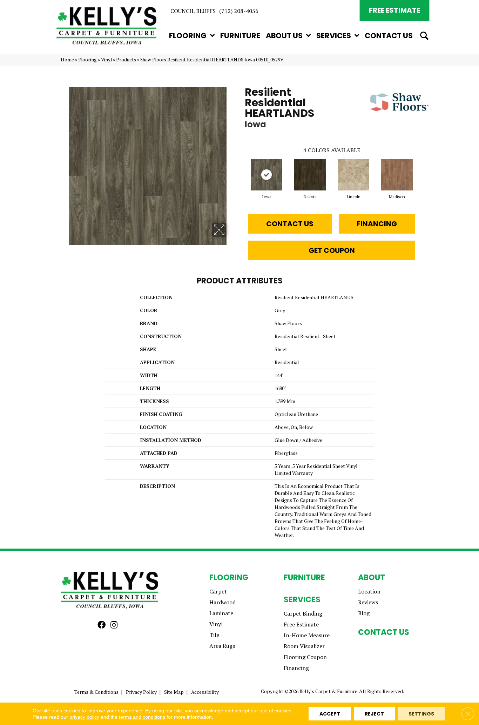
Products (126, 59)
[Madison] (396, 174)
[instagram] (113, 625)
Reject (374, 713)
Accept (329, 713)
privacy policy (84, 717)
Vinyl (106, 59)
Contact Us (289, 224)
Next (422, 167)
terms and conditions (142, 717)
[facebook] (101, 625)
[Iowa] (266, 174)
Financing (377, 224)
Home (67, 59)
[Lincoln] (353, 174)
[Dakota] (310, 174)
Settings (421, 713)
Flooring (87, 59)
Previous (241, 167)
